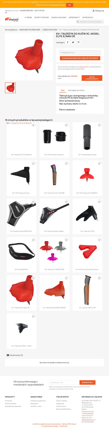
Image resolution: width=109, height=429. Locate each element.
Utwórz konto (61, 406)
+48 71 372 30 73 (87, 416)
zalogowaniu (84, 67)
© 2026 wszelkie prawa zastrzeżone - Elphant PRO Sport (54, 424)
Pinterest (78, 42)
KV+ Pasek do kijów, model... (54, 231)
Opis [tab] (63, 90)
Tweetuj (73, 42)
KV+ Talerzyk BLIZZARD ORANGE (54, 308)
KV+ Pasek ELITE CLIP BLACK (21, 155)
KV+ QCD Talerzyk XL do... (21, 193)
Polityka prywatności (38, 401)
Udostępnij (67, 42)
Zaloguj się (60, 403)
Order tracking (61, 401)
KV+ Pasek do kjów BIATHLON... (21, 231)
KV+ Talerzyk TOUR (87, 231)
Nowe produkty (10, 403)
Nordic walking (58, 17)
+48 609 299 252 (26, 10)
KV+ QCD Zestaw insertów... (54, 155)
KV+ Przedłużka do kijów (87, 155)
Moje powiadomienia (63, 409)
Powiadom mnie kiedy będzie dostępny (80, 58)
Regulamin (34, 403)
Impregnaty (74, 17)
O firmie (28, 17)
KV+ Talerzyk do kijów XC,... (21, 308)
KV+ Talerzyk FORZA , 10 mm (21, 346)
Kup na (92, 78)
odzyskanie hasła (58, 5)
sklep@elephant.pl (88, 420)
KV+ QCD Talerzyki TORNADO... (87, 193)
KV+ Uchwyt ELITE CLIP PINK (54, 193)
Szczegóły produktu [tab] (76, 90)
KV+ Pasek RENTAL (21, 269)
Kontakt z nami (36, 406)
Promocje (8, 401)
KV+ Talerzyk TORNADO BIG (54, 269)
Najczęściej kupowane (13, 406)
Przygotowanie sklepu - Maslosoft (54, 426)
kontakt (35, 2)
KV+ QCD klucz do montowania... (87, 269)
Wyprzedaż (87, 17)
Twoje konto (62, 397)
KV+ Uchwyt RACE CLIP (87, 308)
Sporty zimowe (41, 17)
